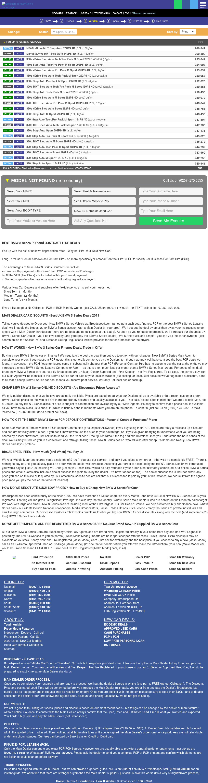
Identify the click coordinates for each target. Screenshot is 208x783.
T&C (128, 13)
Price (185, 31)
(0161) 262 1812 (40, 599)
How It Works (105, 781)
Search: (44, 32)
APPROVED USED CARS (120, 628)
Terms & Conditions (80, 781)
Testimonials (13, 624)
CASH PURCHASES (117, 632)
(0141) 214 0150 (40, 611)
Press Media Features (19, 628)
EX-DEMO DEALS (116, 624)
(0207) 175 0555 (191, 180)
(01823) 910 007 (40, 607)
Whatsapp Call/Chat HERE (122, 591)
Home (60, 781)
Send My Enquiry (168, 220)
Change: (14, 32)
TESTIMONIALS (102, 13)
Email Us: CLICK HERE (119, 595)
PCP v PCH (111, 636)
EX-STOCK (72, 13)
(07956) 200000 (61, 752)
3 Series (70, 21)
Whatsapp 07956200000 (144, 13)
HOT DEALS (86, 13)
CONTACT (118, 13)
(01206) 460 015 (40, 591)
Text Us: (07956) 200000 (120, 587)
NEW (58, 13)
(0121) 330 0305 (40, 595)
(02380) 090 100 (40, 603)
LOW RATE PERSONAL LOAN (124, 641)
